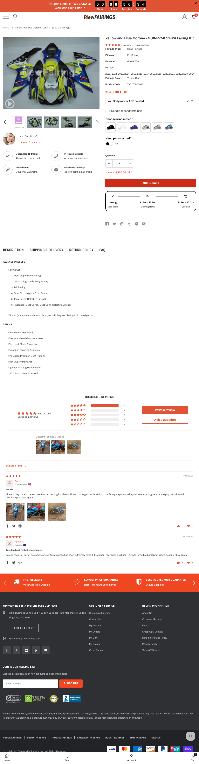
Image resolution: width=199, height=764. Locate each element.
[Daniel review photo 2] (36, 511)
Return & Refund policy (154, 637)
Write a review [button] (165, 410)
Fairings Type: (113, 49)
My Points (94, 644)
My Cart (93, 637)
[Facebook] (107, 223)
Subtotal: (110, 172)
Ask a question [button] (165, 419)
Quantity (110, 155)
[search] (15, 17)
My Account (95, 625)
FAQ (102, 250)
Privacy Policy (149, 644)
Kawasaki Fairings (89, 737)
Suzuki (135, 55)
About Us (147, 613)
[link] (10, 104)
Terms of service (151, 650)
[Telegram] (136, 223)
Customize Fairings (99, 613)
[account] (184, 16)
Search (156, 737)
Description (13, 250)
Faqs (145, 625)
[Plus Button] (129, 163)
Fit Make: (110, 55)
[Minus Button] (109, 163)
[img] (13, 476)
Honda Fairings (12, 737)
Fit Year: (109, 67)
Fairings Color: (113, 78)
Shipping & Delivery (46, 250)
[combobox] (151, 101)
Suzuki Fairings (37, 737)
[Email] (144, 223)
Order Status (96, 650)
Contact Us (95, 619)
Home (6, 27)
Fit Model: (110, 61)
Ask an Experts (29, 142)
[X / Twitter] (114, 223)
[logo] (99, 17)
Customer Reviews (152, 619)
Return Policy (81, 250)
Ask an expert (24, 628)
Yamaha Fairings (61, 737)
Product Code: (113, 84)
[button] (113, 45)
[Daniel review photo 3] (57, 511)
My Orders (94, 631)
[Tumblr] (129, 223)
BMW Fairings (138, 737)
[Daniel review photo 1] (15, 511)
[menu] (6, 17)
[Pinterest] (122, 223)
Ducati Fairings (115, 737)
